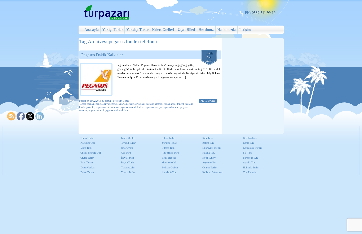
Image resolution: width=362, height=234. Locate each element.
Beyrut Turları (128, 162)
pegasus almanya (153, 107)
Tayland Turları (128, 142)
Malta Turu (86, 147)
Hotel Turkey (209, 157)
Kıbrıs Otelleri (163, 29)
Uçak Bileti (186, 29)
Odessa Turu (168, 147)
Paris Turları (86, 162)
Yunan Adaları (128, 167)
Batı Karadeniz (169, 157)
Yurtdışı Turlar (137, 29)
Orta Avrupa (127, 147)
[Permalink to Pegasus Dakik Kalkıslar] (96, 79)
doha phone (169, 103)
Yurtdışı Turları (169, 142)
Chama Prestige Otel (90, 152)
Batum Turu (208, 142)
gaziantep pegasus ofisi (97, 107)
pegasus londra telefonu (116, 110)
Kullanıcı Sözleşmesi (212, 172)
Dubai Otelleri (87, 167)
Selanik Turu (208, 152)
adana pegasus (94, 103)
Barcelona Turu (250, 157)
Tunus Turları (87, 138)
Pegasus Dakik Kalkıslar (102, 54)
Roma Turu (248, 142)
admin (108, 100)
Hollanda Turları (251, 167)
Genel (126, 100)
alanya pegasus (109, 103)
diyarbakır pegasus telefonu (149, 103)
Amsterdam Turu (170, 152)
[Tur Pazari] (106, 19)
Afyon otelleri (209, 162)
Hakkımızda (226, 29)
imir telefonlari (136, 107)
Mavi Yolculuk (169, 162)
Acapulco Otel (87, 142)
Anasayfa (91, 29)
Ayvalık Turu (249, 162)
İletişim (245, 29)
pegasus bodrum (171, 107)
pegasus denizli (96, 110)
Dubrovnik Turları (211, 147)
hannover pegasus (119, 107)
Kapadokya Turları (252, 147)
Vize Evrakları (250, 172)
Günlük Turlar (209, 167)
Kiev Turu (207, 138)
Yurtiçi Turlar (112, 29)
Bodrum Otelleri (170, 167)
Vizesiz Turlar (128, 172)
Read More (207, 100)
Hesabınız (206, 29)
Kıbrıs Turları (168, 138)
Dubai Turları (87, 172)
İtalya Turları (127, 157)
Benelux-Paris (250, 138)
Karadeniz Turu (169, 172)
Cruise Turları (87, 157)
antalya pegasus (126, 103)
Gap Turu (126, 152)
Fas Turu (247, 152)
